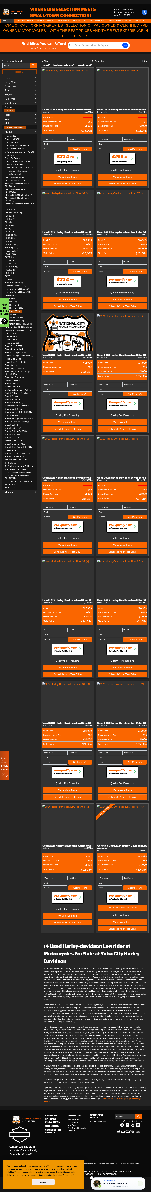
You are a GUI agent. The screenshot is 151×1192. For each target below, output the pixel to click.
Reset (18, 72)
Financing (52, 1126)
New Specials (73, 1125)
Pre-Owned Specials (77, 1128)
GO (125, 45)
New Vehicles (73, 1119)
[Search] (33, 65)
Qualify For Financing (67, 169)
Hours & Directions (52, 1120)
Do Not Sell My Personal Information (101, 1171)
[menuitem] (20, 107)
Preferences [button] (68, 1175)
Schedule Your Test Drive (68, 183)
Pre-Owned (73, 1122)
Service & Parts (96, 1116)
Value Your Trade (67, 176)
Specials (71, 1130)
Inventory (75, 1115)
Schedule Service (98, 1121)
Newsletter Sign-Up (53, 1131)
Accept (43, 1182)
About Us (51, 1115)
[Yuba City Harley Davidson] (13, 11)
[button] (7, 21)
